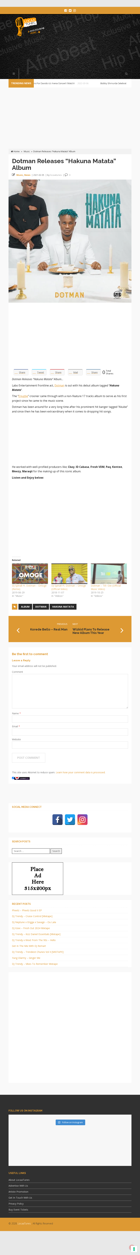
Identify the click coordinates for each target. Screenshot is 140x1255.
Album (25, 606)
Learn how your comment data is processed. (80, 772)
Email (15, 726)
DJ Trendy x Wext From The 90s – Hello (34, 940)
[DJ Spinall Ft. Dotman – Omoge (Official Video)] (69, 573)
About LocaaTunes (19, 1179)
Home (16, 151)
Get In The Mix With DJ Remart (29, 946)
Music (27, 151)
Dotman (59, 385)
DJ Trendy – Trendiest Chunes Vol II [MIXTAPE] (38, 952)
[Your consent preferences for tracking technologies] (134, 1249)
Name (15, 713)
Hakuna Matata (63, 606)
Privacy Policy (16, 1203)
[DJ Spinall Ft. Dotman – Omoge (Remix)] (30, 573)
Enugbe (23, 396)
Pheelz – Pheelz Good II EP (27, 910)
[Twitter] (70, 819)
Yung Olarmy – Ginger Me (26, 958)
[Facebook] (57, 819)
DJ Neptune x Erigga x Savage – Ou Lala (34, 922)
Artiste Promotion (18, 1191)
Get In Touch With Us (20, 1197)
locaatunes (56, 174)
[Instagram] (82, 819)
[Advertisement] (71, 52)
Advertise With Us (18, 1185)
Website (16, 739)
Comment (17, 671)
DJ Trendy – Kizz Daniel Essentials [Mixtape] (36, 934)
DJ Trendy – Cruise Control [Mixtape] (32, 916)
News (27, 174)
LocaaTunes (24, 1223)
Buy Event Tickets (18, 1209)
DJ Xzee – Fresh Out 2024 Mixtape (31, 928)
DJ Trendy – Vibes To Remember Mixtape (35, 963)
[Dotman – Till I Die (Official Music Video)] (109, 573)
